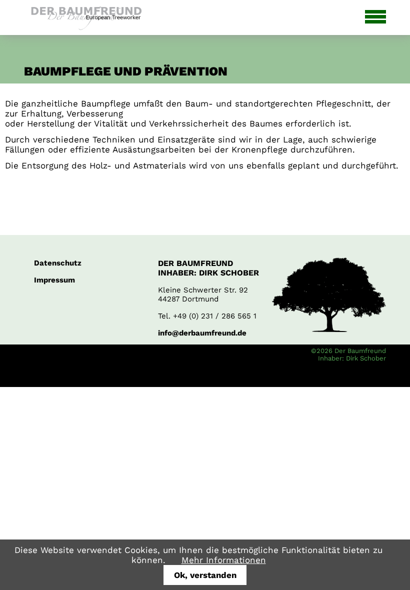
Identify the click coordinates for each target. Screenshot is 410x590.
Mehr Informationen (224, 560)
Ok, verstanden (205, 575)
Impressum (54, 280)
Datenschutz (58, 263)
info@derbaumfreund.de (202, 333)
